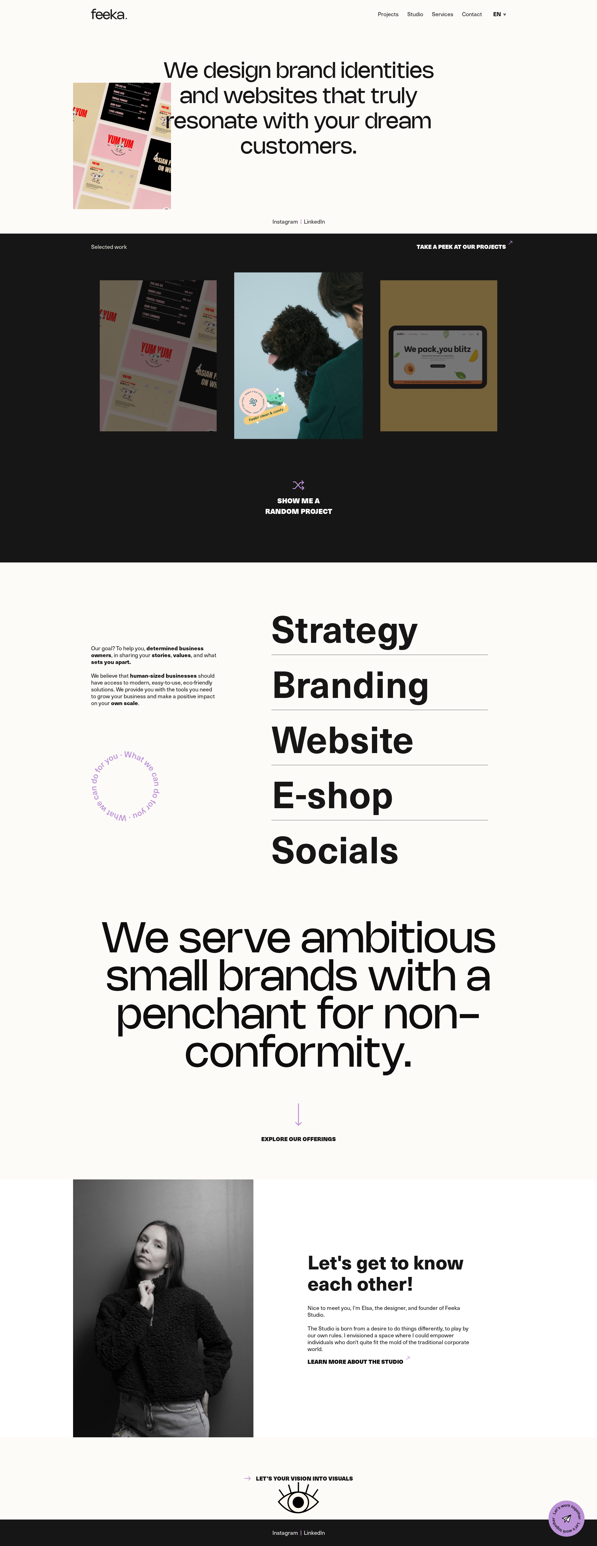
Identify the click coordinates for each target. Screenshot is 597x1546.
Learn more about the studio (355, 1361)
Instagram (285, 222)
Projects (388, 14)
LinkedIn (314, 222)
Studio (415, 14)
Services (442, 14)
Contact (472, 14)
